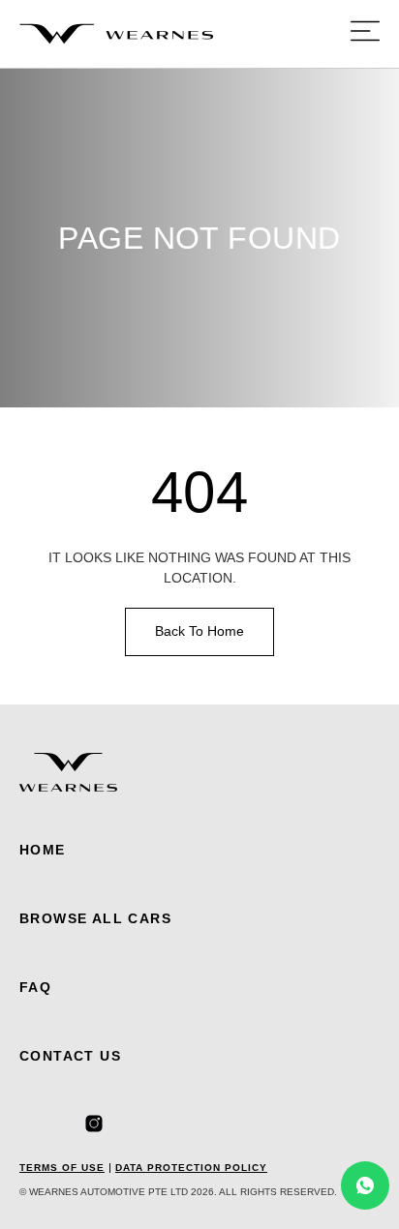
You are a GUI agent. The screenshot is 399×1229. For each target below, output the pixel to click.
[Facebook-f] (28, 1123)
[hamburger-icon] (365, 34)
